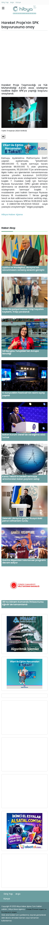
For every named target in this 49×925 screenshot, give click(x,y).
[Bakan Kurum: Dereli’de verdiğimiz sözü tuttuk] (24, 417)
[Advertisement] (24, 57)
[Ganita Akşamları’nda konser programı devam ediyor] (24, 542)
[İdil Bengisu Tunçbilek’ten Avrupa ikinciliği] (24, 333)
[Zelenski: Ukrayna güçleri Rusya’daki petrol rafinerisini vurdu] (24, 501)
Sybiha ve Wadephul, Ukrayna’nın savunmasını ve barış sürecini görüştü (23, 269)
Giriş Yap (5, 2)
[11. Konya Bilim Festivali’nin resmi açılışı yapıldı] (24, 375)
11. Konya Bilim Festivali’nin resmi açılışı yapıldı (23, 394)
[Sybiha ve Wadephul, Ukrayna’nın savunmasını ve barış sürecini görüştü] (24, 250)
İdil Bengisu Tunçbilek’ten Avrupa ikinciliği (20, 352)
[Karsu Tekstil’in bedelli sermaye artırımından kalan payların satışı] (24, 459)
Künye (18, 2)
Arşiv (12, 2)
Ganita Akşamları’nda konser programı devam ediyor (24, 561)
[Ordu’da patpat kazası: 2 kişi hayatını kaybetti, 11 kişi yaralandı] (24, 292)
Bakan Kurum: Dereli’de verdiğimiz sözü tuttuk (23, 436)
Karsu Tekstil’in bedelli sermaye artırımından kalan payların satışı (20, 478)
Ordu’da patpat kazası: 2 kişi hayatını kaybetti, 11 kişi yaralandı (23, 310)
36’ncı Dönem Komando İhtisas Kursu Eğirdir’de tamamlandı (23, 603)
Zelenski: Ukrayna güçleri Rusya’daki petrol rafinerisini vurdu (22, 519)
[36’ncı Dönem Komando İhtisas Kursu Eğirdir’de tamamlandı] (24, 584)
